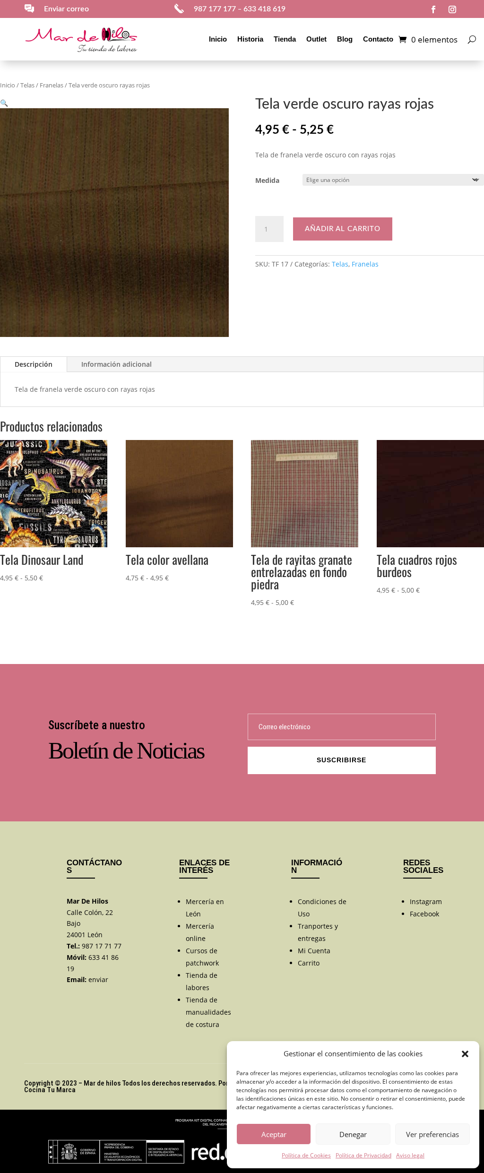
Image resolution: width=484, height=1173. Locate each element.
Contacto (378, 39)
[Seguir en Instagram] (452, 9)
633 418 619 (264, 9)
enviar (98, 979)
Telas (27, 85)
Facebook (424, 913)
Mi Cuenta (314, 950)
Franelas (51, 85)
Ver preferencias (432, 1134)
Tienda (285, 39)
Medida (267, 180)
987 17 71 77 (101, 945)
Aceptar (273, 1134)
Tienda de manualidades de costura (208, 1012)
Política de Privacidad (363, 1155)
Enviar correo (66, 9)
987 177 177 (215, 9)
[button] (465, 1054)
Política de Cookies (306, 1155)
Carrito (309, 962)
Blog (345, 39)
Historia (250, 39)
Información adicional (116, 364)
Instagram (426, 901)
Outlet (316, 39)
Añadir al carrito (342, 229)
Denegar (353, 1134)
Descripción (33, 364)
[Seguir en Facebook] (433, 9)
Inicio (218, 39)
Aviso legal (410, 1155)
